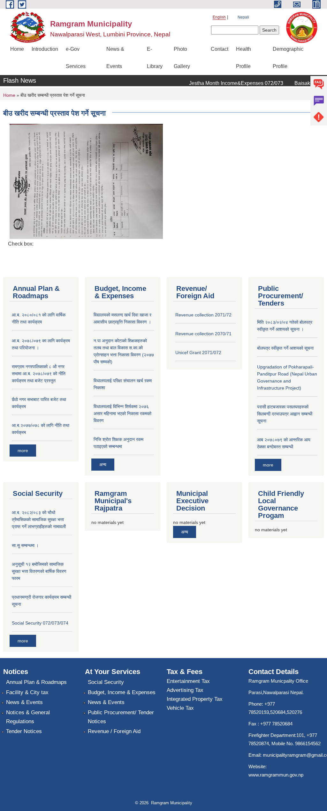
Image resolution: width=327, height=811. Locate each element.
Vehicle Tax (180, 708)
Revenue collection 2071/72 (203, 314)
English (219, 17)
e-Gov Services (76, 57)
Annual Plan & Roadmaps (36, 682)
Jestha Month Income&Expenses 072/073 (230, 83)
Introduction (45, 49)
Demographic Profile (288, 57)
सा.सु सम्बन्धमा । (25, 545)
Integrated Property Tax (195, 699)
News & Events (115, 57)
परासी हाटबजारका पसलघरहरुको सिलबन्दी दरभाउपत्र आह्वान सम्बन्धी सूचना (284, 413)
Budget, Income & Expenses (122, 692)
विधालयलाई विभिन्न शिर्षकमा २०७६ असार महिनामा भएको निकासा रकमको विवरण (122, 413)
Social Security (106, 682)
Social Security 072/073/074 (40, 622)
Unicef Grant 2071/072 (198, 352)
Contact (219, 49)
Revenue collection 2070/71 (203, 333)
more (23, 450)
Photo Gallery (182, 57)
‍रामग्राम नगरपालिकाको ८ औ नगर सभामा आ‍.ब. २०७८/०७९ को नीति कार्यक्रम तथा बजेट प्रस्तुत (38, 373)
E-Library (155, 57)
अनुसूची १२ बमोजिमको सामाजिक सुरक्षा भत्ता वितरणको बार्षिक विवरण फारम (39, 571)
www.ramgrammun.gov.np (276, 774)
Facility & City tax (27, 692)
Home (17, 49)
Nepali (243, 17)
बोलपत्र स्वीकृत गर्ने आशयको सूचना (285, 348)
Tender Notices (24, 731)
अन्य (102, 464)
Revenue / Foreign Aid (114, 731)
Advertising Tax (185, 690)
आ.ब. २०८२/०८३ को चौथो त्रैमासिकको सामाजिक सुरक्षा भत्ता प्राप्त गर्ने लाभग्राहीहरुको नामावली (39, 519)
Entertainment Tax (188, 681)
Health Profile (243, 57)
